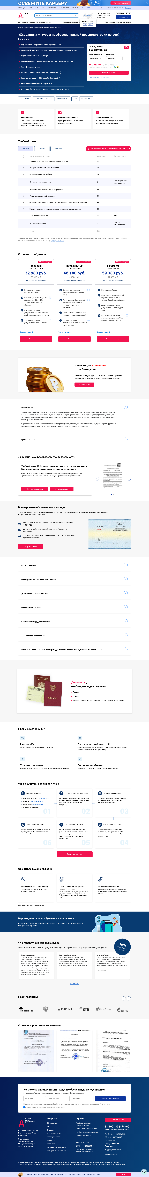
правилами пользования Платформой (95, 1104)
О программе (25, 99)
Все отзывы (74, 984)
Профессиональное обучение (118, 22)
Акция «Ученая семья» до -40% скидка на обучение (71, 888)
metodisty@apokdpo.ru (26, 1146)
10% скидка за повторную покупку (34, 887)
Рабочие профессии (83, 1136)
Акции (43, 8)
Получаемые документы (43, 99)
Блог (30, 8)
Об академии (22, 8)
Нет (90, 24)
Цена (75, 99)
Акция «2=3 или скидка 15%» (109, 887)
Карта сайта (51, 1144)
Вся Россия (88, 15)
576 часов (42, 148)
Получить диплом (31, 547)
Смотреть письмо (36, 1037)
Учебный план (86, 99)
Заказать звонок (123, 17)
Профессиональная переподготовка (34, 22)
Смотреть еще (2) (26, 332)
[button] (111, 494)
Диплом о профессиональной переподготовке (58, 50)
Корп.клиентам (52, 8)
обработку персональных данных (65, 1104)
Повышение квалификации (74, 22)
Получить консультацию (110, 1098)
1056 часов (58, 148)
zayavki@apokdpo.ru (36, 801)
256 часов (25, 148)
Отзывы (36, 8)
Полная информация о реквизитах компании (84, 1151)
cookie (43, 1174)
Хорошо (123, 1174)
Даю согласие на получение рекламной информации (45, 1107)
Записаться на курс (109, 72)
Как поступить (63, 99)
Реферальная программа (56, 1151)
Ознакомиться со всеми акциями (31, 905)
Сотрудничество (64, 8)
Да (85, 24)
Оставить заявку (84, 384)
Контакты (75, 8)
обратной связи (37, 804)
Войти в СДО (86, 8)
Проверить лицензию (34, 489)
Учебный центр (22, 27)
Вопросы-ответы (54, 1133)
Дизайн (52, 27)
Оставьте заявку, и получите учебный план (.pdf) (110, 149)
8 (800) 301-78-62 (123, 13)
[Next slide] (129, 479)
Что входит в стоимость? (99, 78)
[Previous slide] (97, 479)
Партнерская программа (56, 1147)
